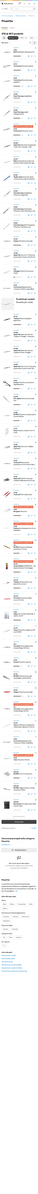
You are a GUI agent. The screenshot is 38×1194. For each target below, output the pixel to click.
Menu (6, 9)
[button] (35, 48)
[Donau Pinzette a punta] (19, 662)
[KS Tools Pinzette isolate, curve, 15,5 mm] (19, 599)
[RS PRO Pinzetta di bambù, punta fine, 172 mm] (19, 547)
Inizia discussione (20, 850)
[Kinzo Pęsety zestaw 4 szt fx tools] (19, 432)
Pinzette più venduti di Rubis (12, 965)
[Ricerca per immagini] (34, 9)
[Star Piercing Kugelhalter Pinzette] (19, 97)
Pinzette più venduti (9, 955)
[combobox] (4, 38)
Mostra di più (19, 822)
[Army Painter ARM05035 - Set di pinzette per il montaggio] (19, 565)
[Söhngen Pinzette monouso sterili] (19, 272)
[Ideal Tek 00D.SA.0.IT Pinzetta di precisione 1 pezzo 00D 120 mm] (19, 368)
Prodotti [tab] (5, 28)
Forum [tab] (12, 28)
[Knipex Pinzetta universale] (19, 241)
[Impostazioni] (19, 3)
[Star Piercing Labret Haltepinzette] (19, 113)
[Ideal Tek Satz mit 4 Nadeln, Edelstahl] (19, 448)
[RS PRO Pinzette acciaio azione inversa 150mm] (19, 416)
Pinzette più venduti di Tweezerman (14, 971)
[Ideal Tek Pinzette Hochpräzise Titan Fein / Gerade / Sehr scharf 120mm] (19, 146)
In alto (34, 828)
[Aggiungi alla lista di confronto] (28, 56)
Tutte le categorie (7, 16)
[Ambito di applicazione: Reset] (17, 38)
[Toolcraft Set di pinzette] (19, 495)
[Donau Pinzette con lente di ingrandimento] (19, 384)
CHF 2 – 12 (23, 38)
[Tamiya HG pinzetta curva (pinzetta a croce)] (19, 583)
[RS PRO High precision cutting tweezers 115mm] (19, 789)
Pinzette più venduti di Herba (12, 968)
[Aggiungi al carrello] (34, 56)
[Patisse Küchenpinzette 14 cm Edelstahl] (19, 528)
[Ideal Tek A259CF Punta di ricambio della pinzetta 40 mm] (19, 480)
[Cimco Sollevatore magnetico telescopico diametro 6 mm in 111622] (19, 726)
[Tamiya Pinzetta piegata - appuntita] (19, 320)
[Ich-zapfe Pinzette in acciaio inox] (19, 400)
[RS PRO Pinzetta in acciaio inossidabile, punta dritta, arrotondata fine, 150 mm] (19, 677)
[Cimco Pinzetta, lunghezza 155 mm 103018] (19, 631)
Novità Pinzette (7, 962)
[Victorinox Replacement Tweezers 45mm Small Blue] (19, 742)
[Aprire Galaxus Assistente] (29, 3)
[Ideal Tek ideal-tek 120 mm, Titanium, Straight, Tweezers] (19, 336)
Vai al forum (6, 845)
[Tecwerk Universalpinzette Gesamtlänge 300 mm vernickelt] (19, 647)
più (17, 891)
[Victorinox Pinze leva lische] (19, 66)
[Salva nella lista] (31, 56)
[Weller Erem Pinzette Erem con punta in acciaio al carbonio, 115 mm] (19, 178)
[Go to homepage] (7, 3)
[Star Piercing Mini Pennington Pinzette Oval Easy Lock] (19, 226)
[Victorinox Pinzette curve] (19, 129)
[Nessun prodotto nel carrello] (34, 3)
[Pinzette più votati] (19, 304)
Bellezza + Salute (21, 16)
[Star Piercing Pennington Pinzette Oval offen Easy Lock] (19, 210)
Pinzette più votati (8, 959)
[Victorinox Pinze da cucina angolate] (19, 81)
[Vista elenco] (34, 42)
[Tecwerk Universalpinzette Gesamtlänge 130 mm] (19, 708)
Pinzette (16, 48)
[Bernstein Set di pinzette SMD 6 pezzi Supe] (19, 805)
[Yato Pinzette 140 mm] (19, 758)
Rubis (31, 38)
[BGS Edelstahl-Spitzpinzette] (19, 52)
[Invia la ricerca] (12, 8)
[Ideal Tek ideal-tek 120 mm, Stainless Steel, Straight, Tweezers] (19, 352)
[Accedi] (24, 4)
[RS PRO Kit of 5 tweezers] (19, 774)
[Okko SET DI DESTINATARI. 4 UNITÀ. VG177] (19, 615)
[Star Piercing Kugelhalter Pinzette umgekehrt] (19, 194)
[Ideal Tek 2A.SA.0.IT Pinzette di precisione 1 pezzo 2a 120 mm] (19, 256)
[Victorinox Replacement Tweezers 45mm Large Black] (19, 288)
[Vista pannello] (30, 42)
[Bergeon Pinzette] (19, 510)
